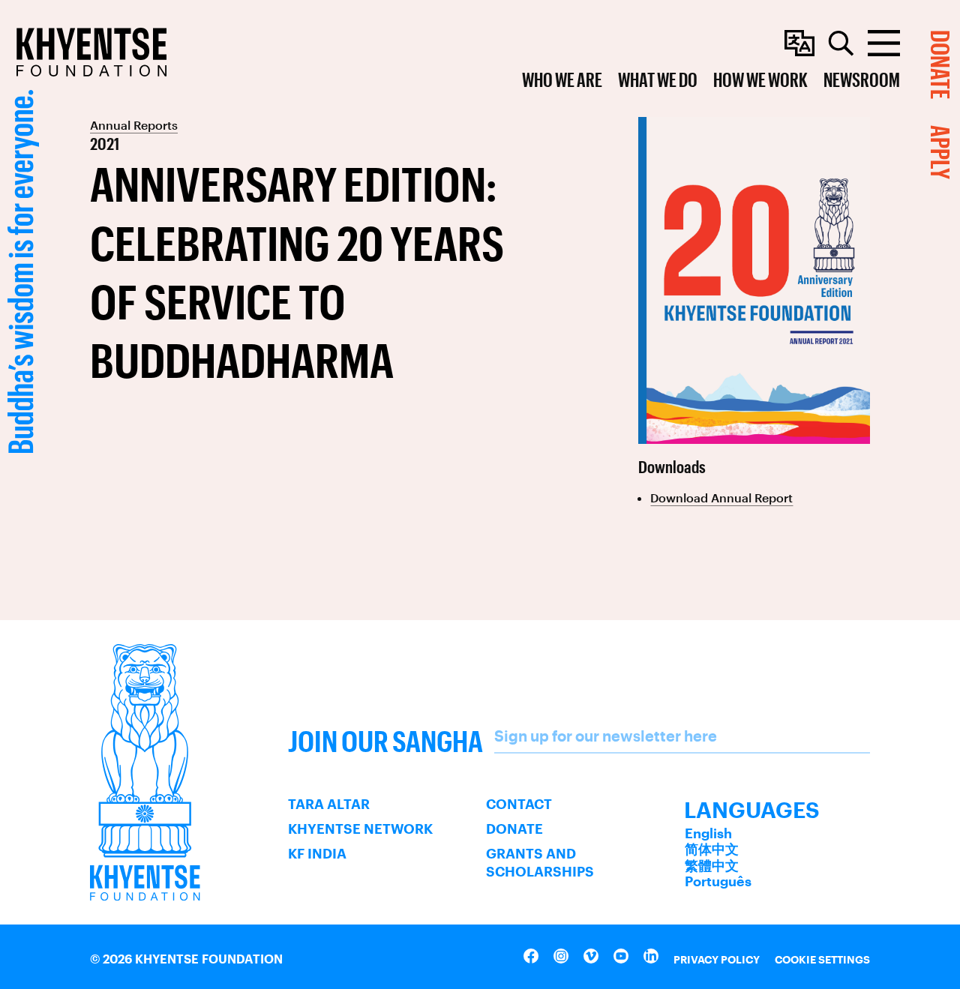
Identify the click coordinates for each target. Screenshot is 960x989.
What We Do (658, 79)
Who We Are (562, 79)
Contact (519, 804)
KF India (317, 853)
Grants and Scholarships (540, 862)
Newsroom (862, 79)
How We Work (760, 79)
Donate (514, 828)
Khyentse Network (360, 828)
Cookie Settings (822, 959)
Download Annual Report (721, 497)
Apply (941, 152)
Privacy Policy (717, 959)
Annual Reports (134, 125)
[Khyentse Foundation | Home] (91, 52)
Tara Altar (329, 804)
